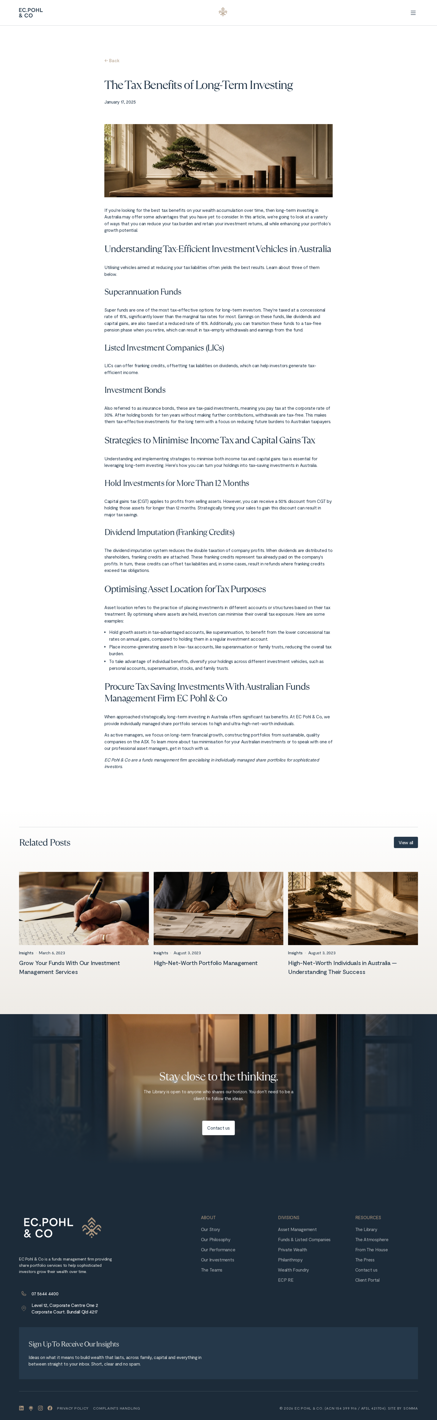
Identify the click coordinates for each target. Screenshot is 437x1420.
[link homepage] (31, 13)
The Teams (211, 1269)
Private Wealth (292, 1249)
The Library (366, 1229)
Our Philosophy (215, 1239)
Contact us (366, 1269)
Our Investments (217, 1259)
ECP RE (285, 1280)
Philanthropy (290, 1259)
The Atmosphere (372, 1239)
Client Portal (367, 1280)
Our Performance (218, 1249)
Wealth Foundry (293, 1269)
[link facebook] (50, 1408)
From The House (371, 1249)
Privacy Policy (72, 1408)
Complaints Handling (116, 1408)
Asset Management (297, 1229)
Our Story (210, 1229)
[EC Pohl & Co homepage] (62, 1227)
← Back (111, 60)
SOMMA (410, 1408)
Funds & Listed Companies (304, 1239)
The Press (365, 1259)
